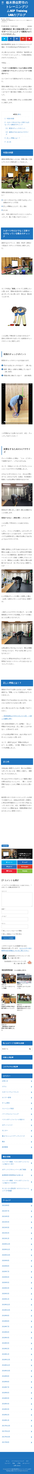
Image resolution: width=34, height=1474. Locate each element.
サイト (3, 923)
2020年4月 (5, 1288)
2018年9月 (5, 1376)
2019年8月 (5, 1321)
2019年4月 (5, 1337)
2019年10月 (6, 1310)
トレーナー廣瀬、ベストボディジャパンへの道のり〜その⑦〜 (15, 1182)
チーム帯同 (6, 1103)
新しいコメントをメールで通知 (12, 930)
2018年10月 (6, 1370)
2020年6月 (5, 1277)
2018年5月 (5, 1398)
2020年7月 (5, 1271)
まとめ (8, 142)
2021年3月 (5, 1227)
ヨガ (27, 1461)
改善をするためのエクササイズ (17, 133)
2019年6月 (5, 1332)
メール (4, 916)
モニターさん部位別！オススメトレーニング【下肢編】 (15, 1190)
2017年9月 (5, 1442)
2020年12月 (6, 1244)
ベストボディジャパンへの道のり (13, 1119)
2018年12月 (6, 1359)
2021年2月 (5, 1233)
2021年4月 (5, 1222)
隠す (19, 114)
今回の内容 (9, 118)
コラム (4, 1086)
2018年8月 (5, 1381)
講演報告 (5, 845)
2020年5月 (5, 1282)
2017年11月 (6, 1431)
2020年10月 (6, 1255)
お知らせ (5, 1081)
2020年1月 (5, 1299)
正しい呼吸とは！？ (12, 138)
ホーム (7, 1461)
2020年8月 (5, 1266)
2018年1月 (5, 1420)
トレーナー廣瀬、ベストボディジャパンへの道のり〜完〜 (15, 1163)
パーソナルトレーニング (10, 1114)
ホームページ (26, 1463)
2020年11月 (6, 1249)
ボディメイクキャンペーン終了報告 (14, 1169)
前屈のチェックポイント (16, 128)
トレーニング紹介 (8, 1108)
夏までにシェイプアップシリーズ (13, 1136)
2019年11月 (6, 1304)
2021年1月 (5, 1238)
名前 (3, 909)
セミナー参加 (6, 1097)
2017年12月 (6, 1425)
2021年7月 (5, 1211)
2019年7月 (5, 1326)
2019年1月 (5, 1354)
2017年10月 (6, 1437)
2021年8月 (5, 1205)
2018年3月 (5, 1409)
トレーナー (7, 1463)
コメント (4, 891)
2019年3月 (5, 1343)
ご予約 (18, 1463)
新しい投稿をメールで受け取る (12, 934)
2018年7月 (5, 1387)
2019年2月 (5, 1348)
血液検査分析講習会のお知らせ (12, 1175)
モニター (5, 1130)
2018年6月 (5, 1392)
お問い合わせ (17, 1465)
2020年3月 (5, 1293)
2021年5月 (5, 1216)
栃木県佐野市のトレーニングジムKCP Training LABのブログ (17, 9)
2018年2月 (5, 1415)
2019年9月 (5, 1315)
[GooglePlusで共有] (23, 39)
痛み (3, 1141)
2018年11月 (6, 1365)
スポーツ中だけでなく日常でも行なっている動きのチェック (17, 123)
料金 (14, 1463)
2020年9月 (5, 1260)
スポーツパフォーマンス (10, 1092)
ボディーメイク (7, 1125)
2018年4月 (5, 1404)
